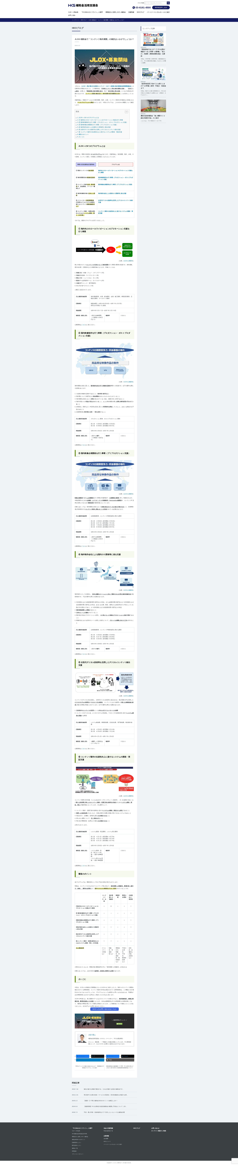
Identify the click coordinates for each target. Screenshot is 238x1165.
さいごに (81, 137)
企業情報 (106, 1136)
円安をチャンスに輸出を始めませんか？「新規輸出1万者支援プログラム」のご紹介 (89, 1066)
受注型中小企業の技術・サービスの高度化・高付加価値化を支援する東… (106, 1095)
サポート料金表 (73, 12)
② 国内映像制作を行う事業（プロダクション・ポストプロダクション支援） (103, 122)
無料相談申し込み (161, 7)
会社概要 (106, 1138)
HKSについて (107, 1141)
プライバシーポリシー (77, 1154)
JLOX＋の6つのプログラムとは (89, 117)
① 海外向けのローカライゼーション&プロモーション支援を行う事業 (101, 120)
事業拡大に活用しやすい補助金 (116, 12)
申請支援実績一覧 (108, 1131)
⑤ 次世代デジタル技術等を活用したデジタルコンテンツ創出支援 (99, 129)
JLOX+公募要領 (128, 261)
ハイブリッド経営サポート (117, 1162)
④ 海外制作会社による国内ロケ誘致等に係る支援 (95, 127)
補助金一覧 (75, 1148)
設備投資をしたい (76, 1142)
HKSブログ (140, 12)
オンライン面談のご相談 (158, 1131)
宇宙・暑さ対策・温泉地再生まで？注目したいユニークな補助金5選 (104, 1112)
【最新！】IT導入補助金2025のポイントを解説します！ (101, 1100)
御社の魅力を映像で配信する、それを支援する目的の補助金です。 (104, 1089)
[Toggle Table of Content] (125, 111)
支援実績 (131, 12)
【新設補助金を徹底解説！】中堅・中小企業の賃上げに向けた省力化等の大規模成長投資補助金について (119, 1066)
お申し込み (71, 15)
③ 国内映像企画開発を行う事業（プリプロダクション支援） (98, 124)
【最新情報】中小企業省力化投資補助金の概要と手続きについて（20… (105, 1106)
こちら (83, 324)
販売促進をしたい (76, 1145)
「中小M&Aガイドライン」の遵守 (92, 12)
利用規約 (74, 1151)
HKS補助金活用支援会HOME (79, 1133)
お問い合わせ (155, 1128)
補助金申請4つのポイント (78, 1139)
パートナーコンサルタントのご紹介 (158, 12)
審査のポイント (84, 134)
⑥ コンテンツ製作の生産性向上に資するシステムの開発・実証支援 (100, 132)
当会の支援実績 (108, 1128)
